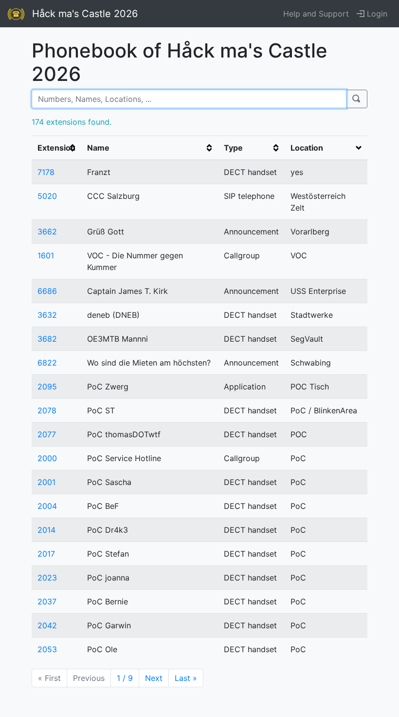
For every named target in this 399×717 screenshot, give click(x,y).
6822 (47, 363)
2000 (47, 458)
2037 (46, 601)
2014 (46, 530)
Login (375, 14)
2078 (46, 410)
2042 (47, 625)
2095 (47, 386)
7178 (45, 172)
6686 (47, 291)
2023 (47, 577)
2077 (46, 434)
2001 (46, 482)
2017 (46, 554)
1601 (45, 255)
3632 (47, 315)
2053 (47, 649)
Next (154, 678)
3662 (47, 231)
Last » (186, 678)
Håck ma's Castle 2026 (85, 13)
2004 (47, 506)
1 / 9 (125, 678)
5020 (47, 196)
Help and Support (316, 14)
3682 (47, 339)
